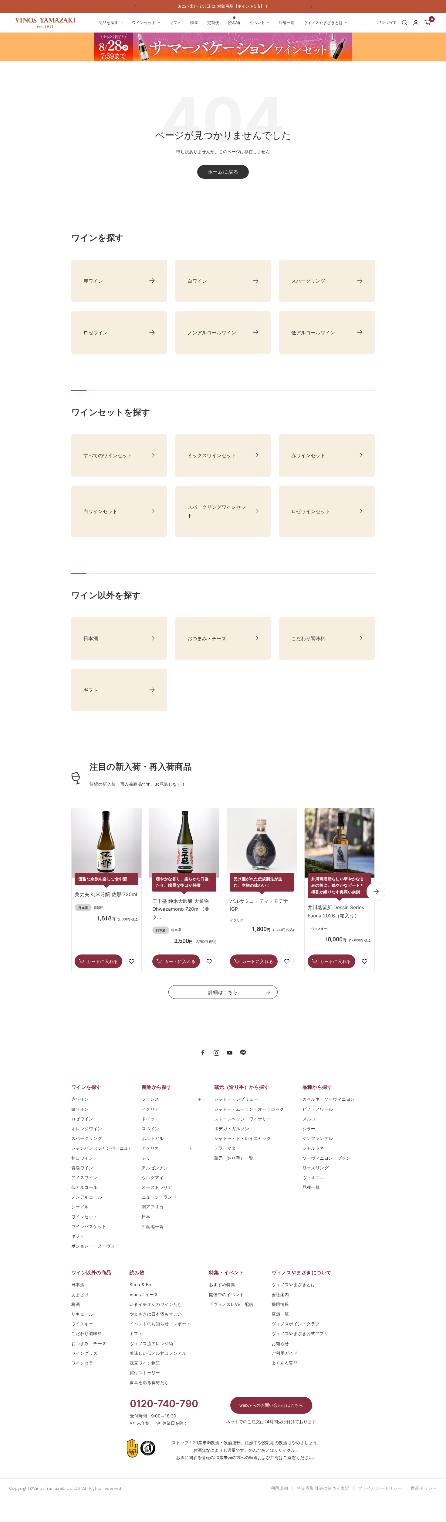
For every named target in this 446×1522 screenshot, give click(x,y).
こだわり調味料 (86, 1333)
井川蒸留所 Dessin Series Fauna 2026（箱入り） (336, 911)
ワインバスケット (88, 1226)
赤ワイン (80, 1099)
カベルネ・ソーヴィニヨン (328, 1099)
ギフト (175, 22)
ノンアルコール (86, 1196)
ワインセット (144, 22)
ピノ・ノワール (317, 1109)
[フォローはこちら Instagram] (216, 1052)
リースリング (315, 1167)
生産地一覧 (153, 1226)
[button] (131, 961)
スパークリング (86, 1138)
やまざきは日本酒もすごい (156, 1314)
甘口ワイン (82, 1158)
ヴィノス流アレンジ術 (151, 1343)
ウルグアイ (153, 1177)
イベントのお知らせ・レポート (160, 1323)
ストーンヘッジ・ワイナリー (242, 1118)
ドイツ (148, 1118)
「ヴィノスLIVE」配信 (231, 1304)
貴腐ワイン (82, 1167)
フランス (150, 1099)
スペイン (150, 1128)
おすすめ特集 (222, 1284)
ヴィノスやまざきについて (302, 1272)
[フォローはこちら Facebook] (203, 1052)
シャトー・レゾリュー (236, 1099)
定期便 (213, 22)
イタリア (150, 1109)
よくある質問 (285, 1362)
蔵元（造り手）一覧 (234, 1158)
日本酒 (77, 1284)
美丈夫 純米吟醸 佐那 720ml (106, 894)
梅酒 (75, 1304)
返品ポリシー (424, 1488)
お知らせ (280, 1343)
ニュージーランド (159, 1196)
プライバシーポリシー (380, 1488)
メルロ (309, 1118)
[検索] (404, 22)
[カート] (427, 22)
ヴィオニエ (313, 1177)
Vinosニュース (144, 1294)
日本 (148, 1216)
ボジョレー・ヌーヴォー (95, 1245)
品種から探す (317, 1087)
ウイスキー (82, 1323)
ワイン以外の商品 (91, 1272)
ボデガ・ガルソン (231, 1128)
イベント (257, 22)
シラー (309, 1128)
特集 (194, 22)
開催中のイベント (226, 1294)
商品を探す (108, 22)
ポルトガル (153, 1138)
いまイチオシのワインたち (156, 1304)
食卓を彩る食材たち (149, 1382)
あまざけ (80, 1294)
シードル (80, 1206)
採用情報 (280, 1304)
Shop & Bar (141, 1284)
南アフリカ (153, 1206)
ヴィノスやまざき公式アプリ (300, 1333)
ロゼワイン (82, 1118)
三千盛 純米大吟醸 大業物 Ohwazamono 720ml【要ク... (180, 909)
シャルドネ (313, 1148)
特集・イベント (226, 1272)
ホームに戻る (223, 172)
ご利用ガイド (285, 1353)
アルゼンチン (155, 1167)
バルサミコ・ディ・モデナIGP (259, 905)
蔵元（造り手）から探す (241, 1087)
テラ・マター (227, 1148)
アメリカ (150, 1148)
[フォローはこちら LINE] (243, 1052)
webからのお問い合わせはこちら (271, 1405)
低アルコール (84, 1187)
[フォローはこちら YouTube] (229, 1052)
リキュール (82, 1314)
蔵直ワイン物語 (145, 1362)
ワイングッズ (84, 1353)
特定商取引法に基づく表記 (323, 1488)
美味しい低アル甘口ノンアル (158, 1353)
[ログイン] (415, 23)
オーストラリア (157, 1187)
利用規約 (279, 1488)
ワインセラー (84, 1362)
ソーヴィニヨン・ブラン (326, 1158)
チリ (146, 1158)
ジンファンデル (317, 1138)
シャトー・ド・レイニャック (242, 1138)
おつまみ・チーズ (88, 1343)
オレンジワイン (86, 1128)
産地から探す (157, 1087)
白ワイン (80, 1109)
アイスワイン (84, 1177)
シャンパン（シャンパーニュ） (102, 1148)
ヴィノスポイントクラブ (296, 1323)
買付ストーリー (145, 1372)
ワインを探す (86, 1087)
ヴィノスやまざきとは (323, 22)
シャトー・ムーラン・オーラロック (249, 1109)
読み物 (234, 22)
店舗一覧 (286, 22)
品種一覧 (311, 1187)
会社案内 (280, 1294)
